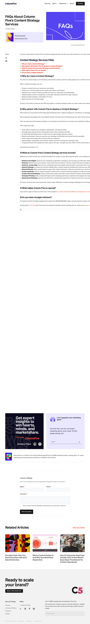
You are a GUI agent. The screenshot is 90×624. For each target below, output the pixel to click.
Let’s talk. (32, 205)
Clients (7, 614)
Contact (80, 3)
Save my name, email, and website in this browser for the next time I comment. (44, 505)
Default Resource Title (21, 38)
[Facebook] (29, 608)
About (72, 3)
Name (22, 487)
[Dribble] (34, 609)
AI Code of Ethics (11, 608)
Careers (7, 605)
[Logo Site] (11, 4)
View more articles (79, 527)
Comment (23, 494)
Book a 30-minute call (14, 591)
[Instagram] (25, 609)
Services (47, 3)
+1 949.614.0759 (25, 605)
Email (48, 487)
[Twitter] (21, 608)
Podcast (8, 611)
